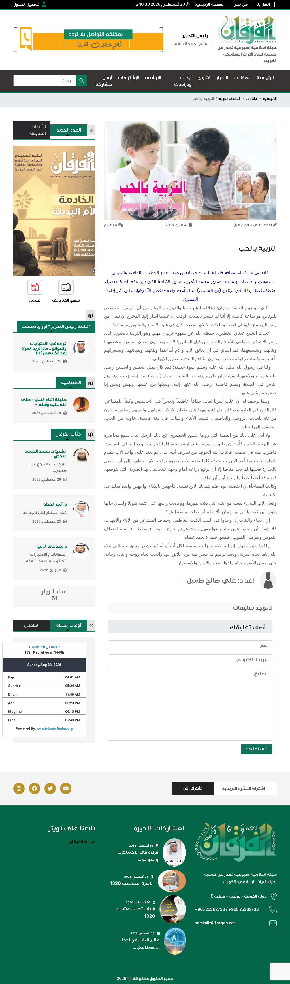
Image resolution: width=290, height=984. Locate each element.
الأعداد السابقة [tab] (38, 130)
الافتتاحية (71, 382)
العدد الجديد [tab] (68, 130)
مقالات (252, 99)
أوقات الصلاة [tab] (68, 625)
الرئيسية (270, 99)
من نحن (240, 4)
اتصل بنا (263, 4)
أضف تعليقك (256, 749)
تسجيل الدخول (26, 4)
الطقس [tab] (31, 625)
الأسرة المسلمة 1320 (131, 883)
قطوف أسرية (230, 99)
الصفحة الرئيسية (209, 4)
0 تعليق (110, 225)
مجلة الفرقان (82, 842)
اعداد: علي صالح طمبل (220, 580)
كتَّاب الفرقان (68, 434)
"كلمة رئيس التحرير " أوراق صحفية (56, 326)
